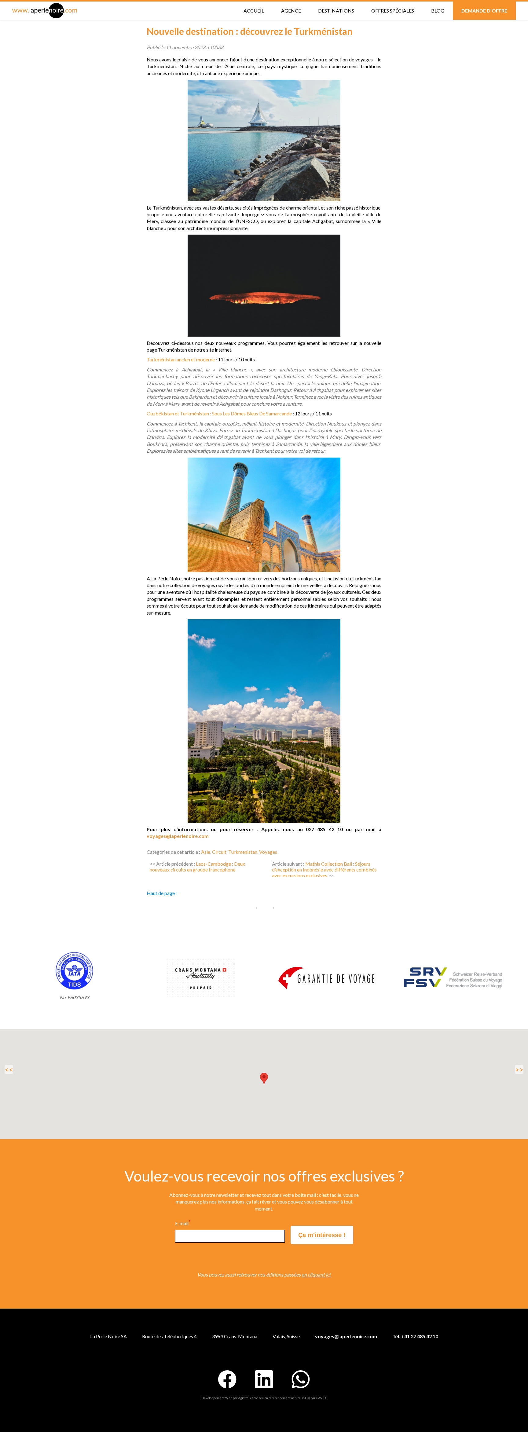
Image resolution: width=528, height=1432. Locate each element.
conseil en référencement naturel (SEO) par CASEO (290, 1398)
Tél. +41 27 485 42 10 (415, 1336)
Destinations (336, 10)
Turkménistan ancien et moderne (181, 359)
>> (519, 1069)
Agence (291, 10)
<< (9, 1069)
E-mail (182, 1223)
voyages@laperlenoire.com (178, 836)
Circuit (219, 852)
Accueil (254, 10)
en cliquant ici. (316, 1274)
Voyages (268, 852)
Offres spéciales (392, 10)
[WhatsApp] (301, 1379)
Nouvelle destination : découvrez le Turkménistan (250, 31)
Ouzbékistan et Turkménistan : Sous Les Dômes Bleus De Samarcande (219, 413)
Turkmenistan (242, 852)
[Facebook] (227, 1379)
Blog (437, 10)
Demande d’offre (484, 10)
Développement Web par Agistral (225, 1398)
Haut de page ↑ (162, 893)
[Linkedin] (264, 1379)
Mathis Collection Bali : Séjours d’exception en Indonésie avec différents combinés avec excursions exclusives (324, 869)
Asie (205, 852)
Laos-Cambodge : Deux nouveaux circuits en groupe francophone (197, 866)
